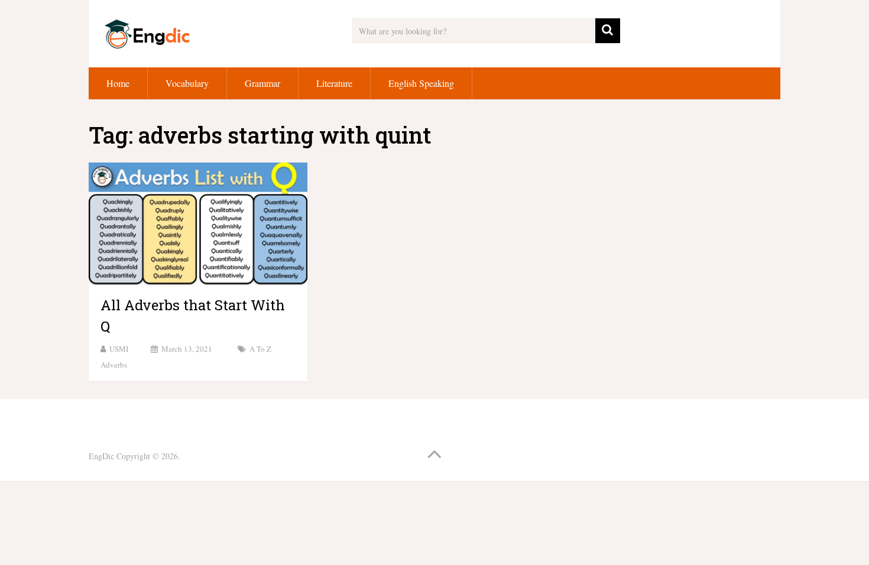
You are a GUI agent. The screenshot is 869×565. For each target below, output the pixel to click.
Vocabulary (187, 83)
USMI (118, 348)
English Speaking (421, 83)
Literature (334, 83)
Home (117, 83)
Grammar (262, 83)
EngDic (101, 456)
